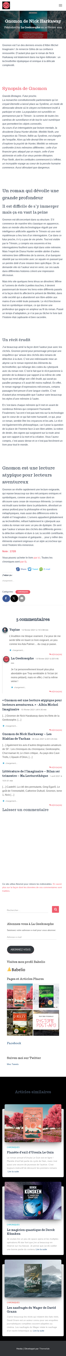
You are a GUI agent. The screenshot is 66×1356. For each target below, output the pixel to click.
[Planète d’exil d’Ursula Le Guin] (33, 1123)
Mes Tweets (13, 1064)
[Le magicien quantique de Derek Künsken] (33, 1200)
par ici (37, 557)
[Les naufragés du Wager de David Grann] (33, 1278)
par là (23, 561)
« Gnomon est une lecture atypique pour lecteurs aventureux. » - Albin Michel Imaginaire (32, 704)
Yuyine (14, 629)
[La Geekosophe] (7, 5)
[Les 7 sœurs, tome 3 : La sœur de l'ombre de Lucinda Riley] (20, 1023)
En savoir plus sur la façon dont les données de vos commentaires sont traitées (32, 887)
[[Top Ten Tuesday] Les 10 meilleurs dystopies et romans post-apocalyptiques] (46, 1023)
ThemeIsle (44, 1348)
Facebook (14, 1043)
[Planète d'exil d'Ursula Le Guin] (20, 996)
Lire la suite (13, 1171)
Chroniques (23, 592)
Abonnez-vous (21, 949)
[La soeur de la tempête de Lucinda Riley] (46, 996)
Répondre (56, 655)
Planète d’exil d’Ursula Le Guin (30, 1152)
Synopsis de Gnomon (24, 88)
